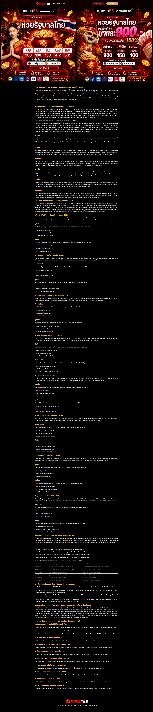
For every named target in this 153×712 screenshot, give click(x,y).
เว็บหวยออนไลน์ (39, 90)
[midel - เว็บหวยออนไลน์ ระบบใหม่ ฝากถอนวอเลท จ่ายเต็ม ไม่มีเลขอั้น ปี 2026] (43, 3)
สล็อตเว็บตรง (56, 3)
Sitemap (63, 3)
